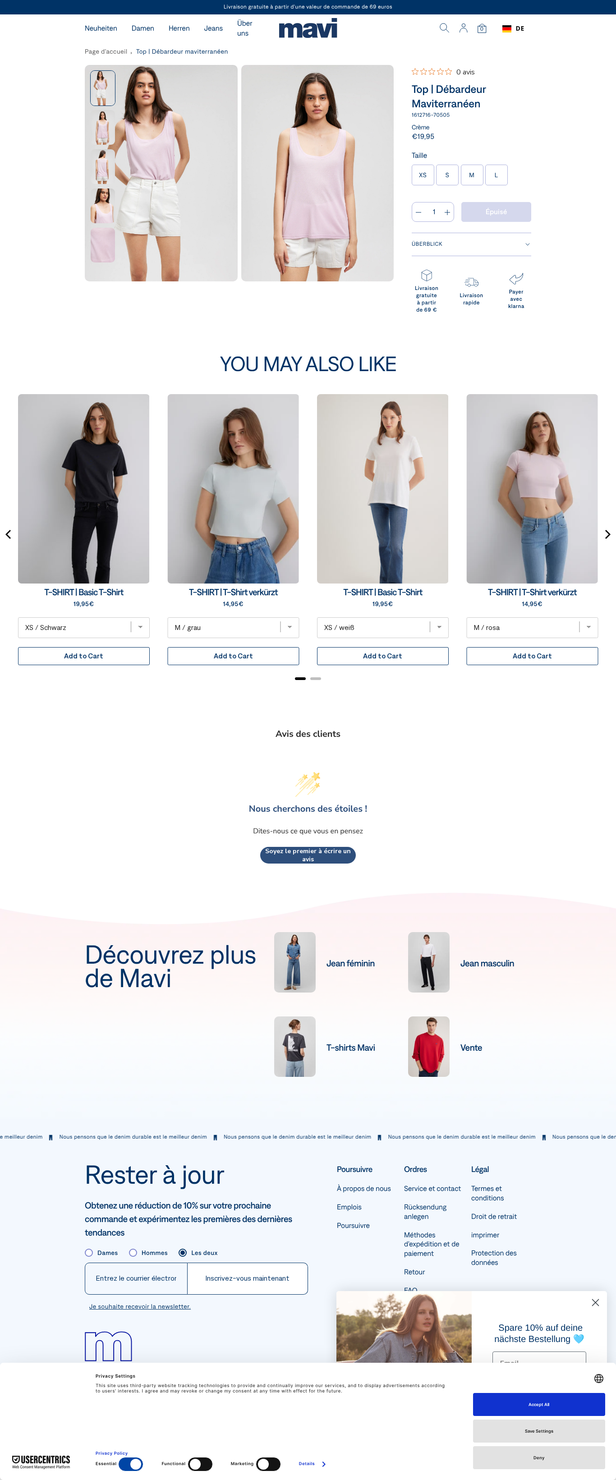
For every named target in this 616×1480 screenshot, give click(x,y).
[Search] (445, 29)
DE (520, 28)
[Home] (308, 29)
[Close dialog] (595, 1302)
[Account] (463, 29)
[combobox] (513, 29)
